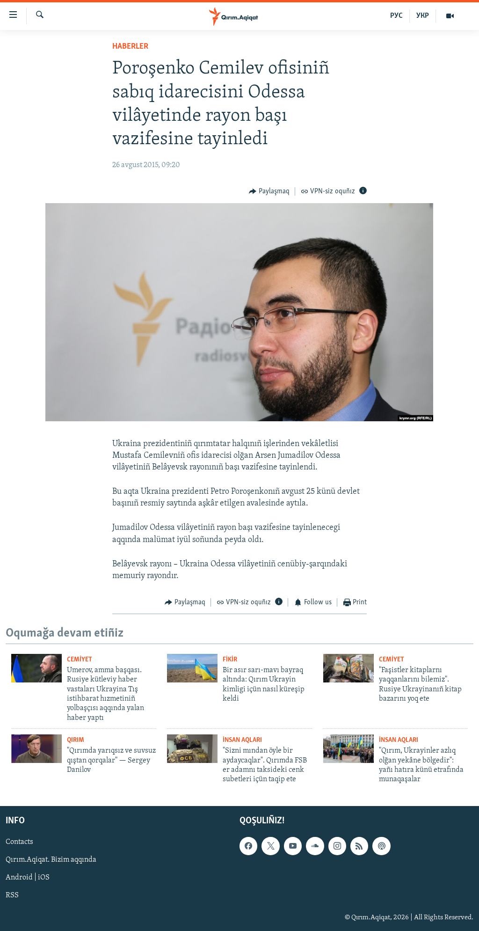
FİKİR (230, 659)
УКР (422, 16)
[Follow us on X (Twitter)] (270, 846)
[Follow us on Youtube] (293, 846)
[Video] (450, 15)
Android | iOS (28, 877)
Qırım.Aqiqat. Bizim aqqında (51, 860)
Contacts (19, 842)
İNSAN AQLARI (242, 740)
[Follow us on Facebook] (248, 846)
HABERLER (130, 47)
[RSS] (359, 846)
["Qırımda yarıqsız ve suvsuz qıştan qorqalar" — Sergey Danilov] (36, 748)
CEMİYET (79, 659)
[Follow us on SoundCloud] (315, 846)
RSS (12, 895)
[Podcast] (381, 846)
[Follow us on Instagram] (337, 846)
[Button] (269, 191)
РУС (396, 16)
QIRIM (75, 740)
